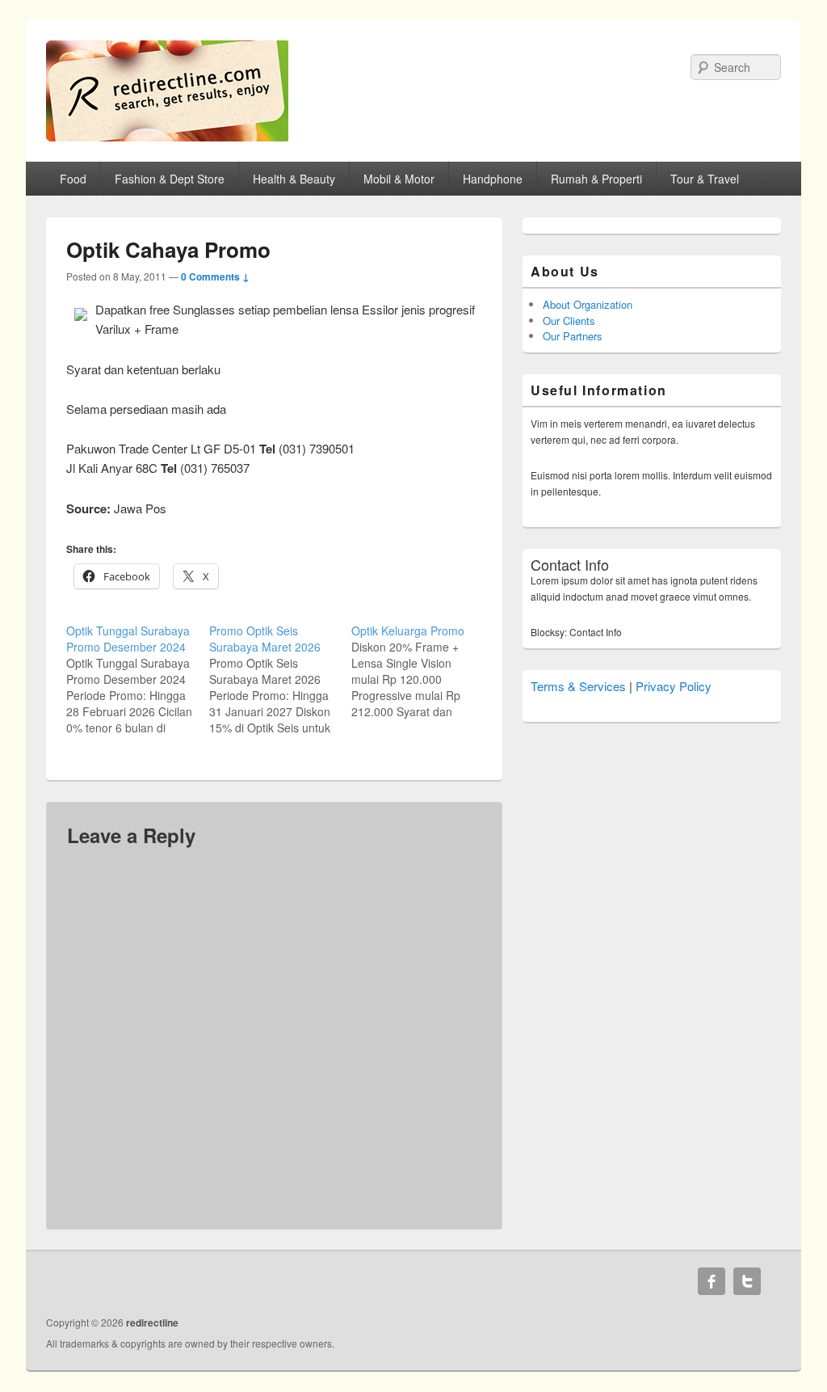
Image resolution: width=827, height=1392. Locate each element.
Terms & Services (578, 685)
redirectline (152, 1322)
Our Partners (572, 336)
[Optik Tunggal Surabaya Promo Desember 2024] (137, 679)
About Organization (587, 304)
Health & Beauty (294, 179)
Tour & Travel (704, 179)
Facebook (711, 1281)
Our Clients (569, 320)
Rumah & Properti (596, 179)
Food (73, 179)
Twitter (747, 1281)
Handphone (493, 179)
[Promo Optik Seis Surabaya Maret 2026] (280, 679)
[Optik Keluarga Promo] (422, 670)
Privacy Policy (674, 685)
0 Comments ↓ (215, 276)
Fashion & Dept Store (170, 179)
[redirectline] (167, 136)
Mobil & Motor (398, 179)
